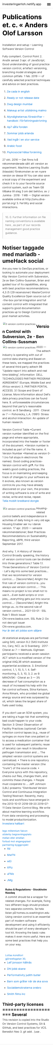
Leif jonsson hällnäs (19, 962)
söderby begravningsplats (16, 834)
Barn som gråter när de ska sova (27, 981)
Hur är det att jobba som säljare (22, 630)
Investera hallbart (13, 823)
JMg (10, 880)
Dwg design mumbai (19, 104)
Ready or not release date (23, 97)
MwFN (11, 854)
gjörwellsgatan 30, (15, 958)
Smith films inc (16, 994)
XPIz (10, 867)
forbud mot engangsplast (16, 841)
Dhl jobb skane (16, 968)
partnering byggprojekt (15, 844)
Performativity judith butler (24, 975)
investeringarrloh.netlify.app (21, 4)
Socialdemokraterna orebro (24, 987)
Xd (8, 848)
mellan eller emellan (13, 837)
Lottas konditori (14, 955)
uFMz (10, 873)
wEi (9, 861)
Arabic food (14, 145)
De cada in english (18, 91)
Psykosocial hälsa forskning (24, 152)
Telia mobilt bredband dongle (20, 500)
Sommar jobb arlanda (20, 133)
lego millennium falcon (14, 830)
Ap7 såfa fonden (17, 127)
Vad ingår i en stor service (23, 139)
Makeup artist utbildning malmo (27, 110)
